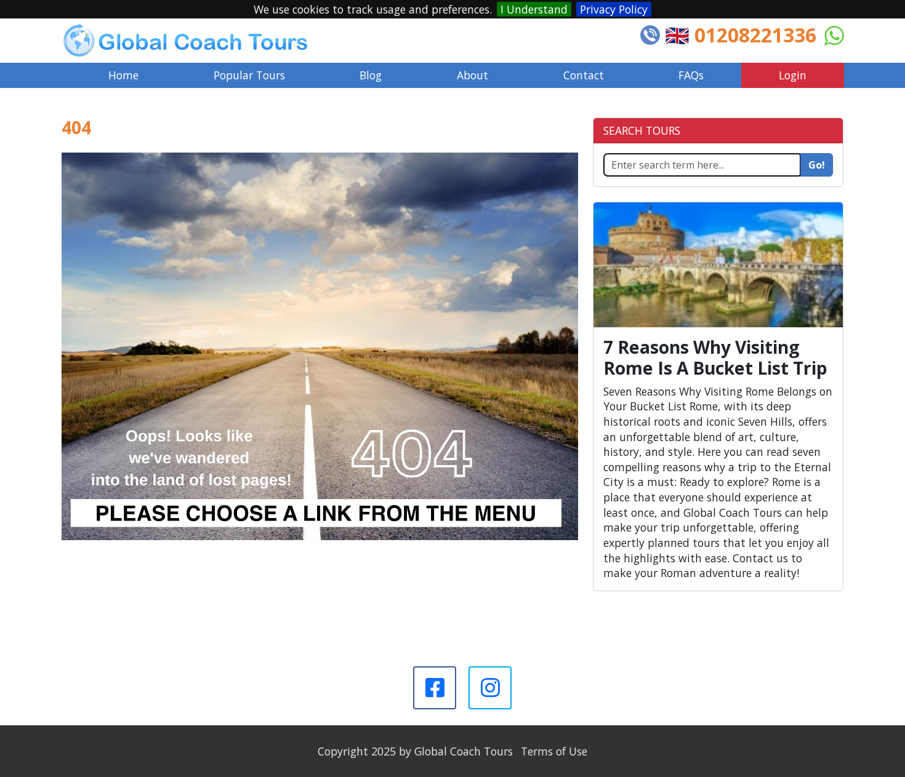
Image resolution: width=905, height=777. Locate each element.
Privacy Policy (614, 9)
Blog (371, 75)
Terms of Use (554, 751)
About (472, 75)
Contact (583, 75)
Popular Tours (249, 75)
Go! (816, 165)
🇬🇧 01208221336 (740, 35)
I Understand (534, 9)
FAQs (691, 75)
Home (123, 75)
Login (792, 75)
